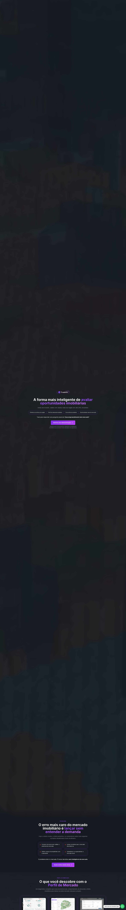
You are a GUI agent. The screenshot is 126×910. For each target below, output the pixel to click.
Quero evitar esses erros (62, 865)
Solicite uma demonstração (62, 422)
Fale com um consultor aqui (112, 906)
